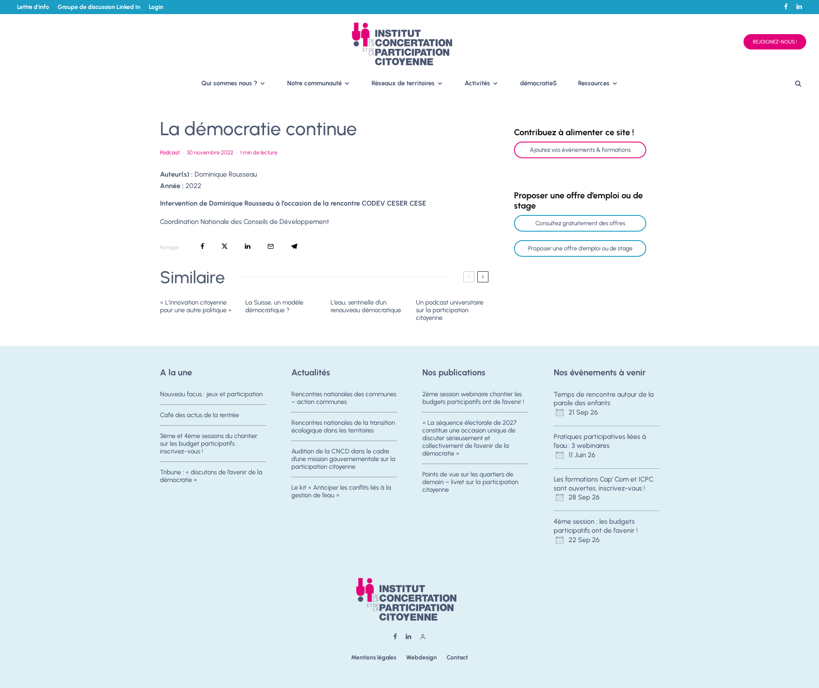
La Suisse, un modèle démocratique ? (274, 306)
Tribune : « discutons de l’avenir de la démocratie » (211, 476)
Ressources (594, 83)
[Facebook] (786, 6)
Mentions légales (373, 657)
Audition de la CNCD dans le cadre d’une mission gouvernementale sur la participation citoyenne (343, 458)
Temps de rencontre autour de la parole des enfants (603, 398)
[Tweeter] (224, 246)
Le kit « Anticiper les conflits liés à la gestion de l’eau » (341, 491)
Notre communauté (314, 83)
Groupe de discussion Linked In (99, 7)
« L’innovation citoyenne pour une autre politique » (196, 306)
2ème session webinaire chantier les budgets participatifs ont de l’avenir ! (473, 398)
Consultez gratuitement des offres (580, 223)
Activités (477, 83)
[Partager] (202, 246)
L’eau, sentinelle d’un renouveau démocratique (366, 306)
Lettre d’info (33, 7)
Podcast (170, 152)
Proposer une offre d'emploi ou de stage (580, 248)
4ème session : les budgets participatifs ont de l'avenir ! (596, 525)
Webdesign (421, 657)
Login (156, 7)
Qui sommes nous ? (229, 83)
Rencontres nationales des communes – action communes (343, 398)
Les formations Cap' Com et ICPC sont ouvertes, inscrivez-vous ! (603, 483)
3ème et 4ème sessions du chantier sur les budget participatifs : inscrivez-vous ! (208, 443)
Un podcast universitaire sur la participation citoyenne (449, 310)
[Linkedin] (799, 6)
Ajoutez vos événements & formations (580, 150)
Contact (457, 657)
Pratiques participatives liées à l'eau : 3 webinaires (600, 441)
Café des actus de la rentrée (199, 415)
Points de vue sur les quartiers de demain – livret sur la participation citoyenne (470, 482)
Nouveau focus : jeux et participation (211, 394)
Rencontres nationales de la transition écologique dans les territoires (343, 426)
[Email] (270, 246)
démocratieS (538, 83)
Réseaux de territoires (403, 83)
